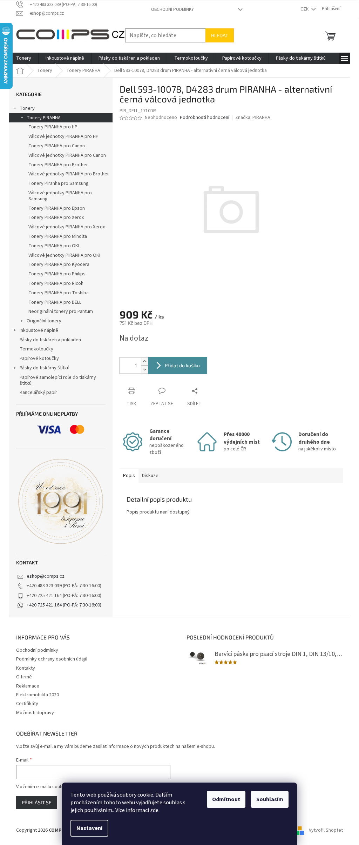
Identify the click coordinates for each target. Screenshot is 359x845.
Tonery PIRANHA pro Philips (57, 273)
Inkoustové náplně (39, 330)
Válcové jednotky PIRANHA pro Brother (68, 173)
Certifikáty (27, 703)
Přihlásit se (37, 802)
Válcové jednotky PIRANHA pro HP (63, 136)
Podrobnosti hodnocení (204, 117)
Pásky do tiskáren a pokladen (50, 339)
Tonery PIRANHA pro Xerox (56, 217)
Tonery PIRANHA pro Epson (56, 208)
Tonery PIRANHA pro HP (52, 126)
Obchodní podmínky (172, 9)
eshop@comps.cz (46, 576)
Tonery (27, 108)
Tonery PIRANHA (44, 117)
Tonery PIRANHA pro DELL (54, 302)
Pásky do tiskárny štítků (44, 367)
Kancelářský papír (38, 392)
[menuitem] (23, 58)
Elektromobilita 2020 (37, 694)
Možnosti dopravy (35, 712)
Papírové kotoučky (39, 358)
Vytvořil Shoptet (326, 830)
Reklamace (27, 686)
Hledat (219, 35)
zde (154, 810)
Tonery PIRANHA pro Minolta (57, 236)
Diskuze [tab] (150, 475)
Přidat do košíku (182, 365)
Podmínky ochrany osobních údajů (51, 659)
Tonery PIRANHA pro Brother (58, 164)
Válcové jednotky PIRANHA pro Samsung (60, 195)
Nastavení (89, 828)
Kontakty (25, 668)
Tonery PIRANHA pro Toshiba (58, 292)
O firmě (24, 676)
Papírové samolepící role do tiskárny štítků (58, 380)
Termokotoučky (36, 349)
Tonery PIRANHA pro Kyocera (58, 264)
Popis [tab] (129, 475)
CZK (305, 9)
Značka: (252, 117)
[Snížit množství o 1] (144, 370)
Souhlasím (269, 799)
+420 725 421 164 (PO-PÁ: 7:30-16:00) (64, 605)
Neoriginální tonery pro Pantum (60, 311)
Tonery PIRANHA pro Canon (56, 145)
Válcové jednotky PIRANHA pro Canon (67, 155)
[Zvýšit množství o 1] (144, 361)
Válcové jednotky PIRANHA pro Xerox (66, 226)
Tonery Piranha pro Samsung (58, 183)
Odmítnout (226, 799)
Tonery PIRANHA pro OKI (53, 245)
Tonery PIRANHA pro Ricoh (55, 283)
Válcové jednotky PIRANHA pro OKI (64, 255)
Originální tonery (44, 320)
